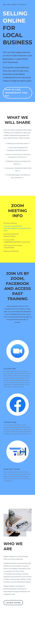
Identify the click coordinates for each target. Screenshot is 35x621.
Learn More (13, 603)
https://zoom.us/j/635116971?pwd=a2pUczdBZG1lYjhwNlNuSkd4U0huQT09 (17, 228)
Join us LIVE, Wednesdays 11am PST (16, 93)
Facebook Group (10, 422)
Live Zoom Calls (10, 368)
